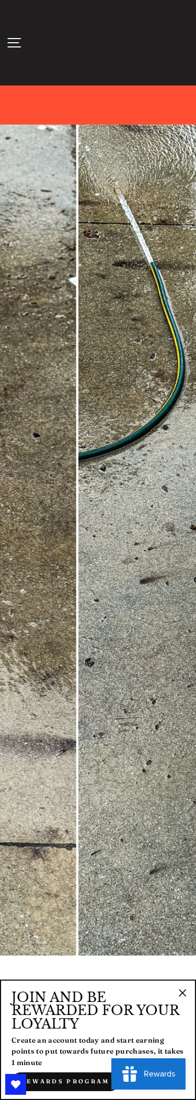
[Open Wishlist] (15, 1084)
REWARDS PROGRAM (65, 1081)
